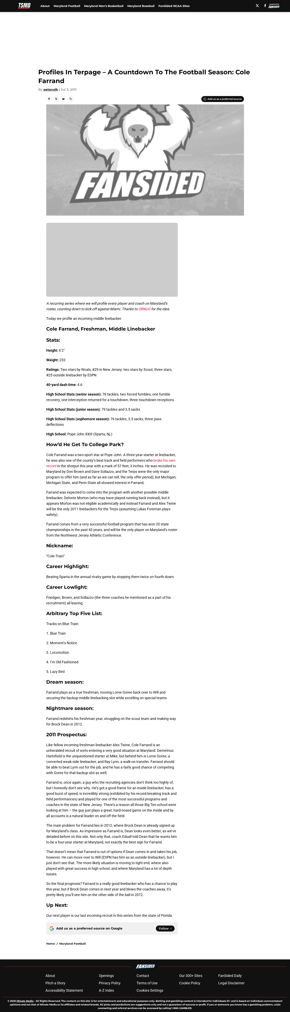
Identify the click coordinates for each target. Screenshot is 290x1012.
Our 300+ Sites (190, 976)
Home (50, 943)
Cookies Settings (150, 990)
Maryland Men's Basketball (103, 6)
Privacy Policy (110, 983)
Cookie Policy (189, 983)
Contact (143, 976)
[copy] (70, 99)
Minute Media (25, 1000)
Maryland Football (67, 6)
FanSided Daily (230, 976)
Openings (106, 976)
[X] (257, 5)
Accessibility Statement (64, 990)
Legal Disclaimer (231, 983)
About (45, 6)
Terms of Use (147, 983)
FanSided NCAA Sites (174, 6)
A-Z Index (106, 990)
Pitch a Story (55, 983)
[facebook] (265, 5)
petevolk (50, 89)
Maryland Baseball (140, 6)
